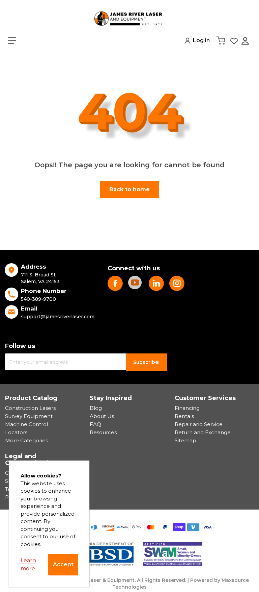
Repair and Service (199, 424)
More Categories (26, 440)
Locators (16, 432)
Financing (187, 408)
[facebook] (115, 283)
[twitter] (156, 283)
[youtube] (135, 283)
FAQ (95, 424)
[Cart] (221, 40)
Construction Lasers (30, 408)
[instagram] (176, 283)
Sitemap (185, 440)
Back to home (129, 189)
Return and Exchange (203, 432)
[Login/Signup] (246, 41)
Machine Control (26, 424)
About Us (102, 416)
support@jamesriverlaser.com (57, 317)
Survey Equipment (29, 416)
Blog (96, 408)
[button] (12, 40)
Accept (63, 564)
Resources (103, 432)
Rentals (184, 416)
